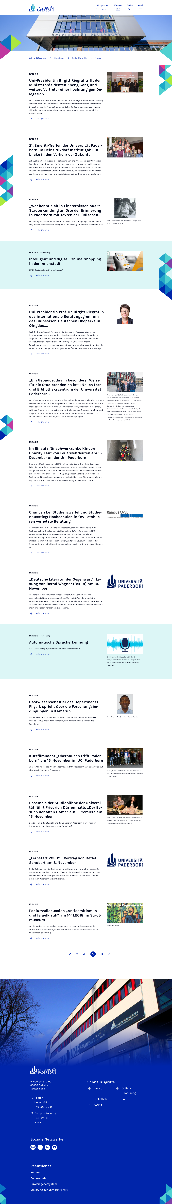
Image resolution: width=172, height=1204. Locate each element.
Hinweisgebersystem (43, 1184)
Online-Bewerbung (129, 1091)
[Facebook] (40, 1147)
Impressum (37, 1172)
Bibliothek (100, 1099)
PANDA (98, 1105)
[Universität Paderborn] (43, 1070)
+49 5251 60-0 (43, 1107)
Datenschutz (38, 1178)
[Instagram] (33, 1147)
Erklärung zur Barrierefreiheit (48, 1189)
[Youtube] (54, 1147)
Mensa (98, 1088)
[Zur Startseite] (41, 7)
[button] (104, 7)
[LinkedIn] (47, 1147)
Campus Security (45, 1113)
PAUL (125, 1099)
